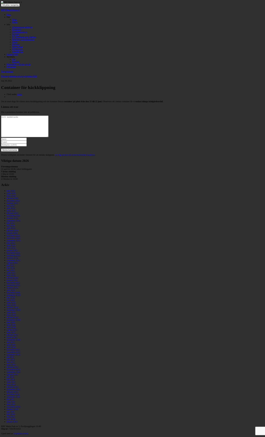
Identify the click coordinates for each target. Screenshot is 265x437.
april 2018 (11, 325)
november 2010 (13, 407)
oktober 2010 (12, 409)
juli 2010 (10, 412)
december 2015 (13, 349)
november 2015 (13, 352)
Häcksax (16, 44)
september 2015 (13, 354)
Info (14, 59)
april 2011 (11, 402)
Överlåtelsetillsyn (19, 32)
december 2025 (13, 200)
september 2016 (13, 340)
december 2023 (13, 235)
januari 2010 (12, 421)
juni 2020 (11, 297)
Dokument (11, 67)
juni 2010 (11, 414)
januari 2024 (12, 233)
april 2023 (11, 245)
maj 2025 (11, 205)
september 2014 (13, 372)
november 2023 (13, 238)
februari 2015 (12, 367)
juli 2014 (10, 377)
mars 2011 (11, 404)
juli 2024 (10, 223)
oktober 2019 (12, 307)
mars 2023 (11, 248)
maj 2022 (11, 270)
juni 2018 (11, 322)
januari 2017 (12, 337)
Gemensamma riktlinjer (22, 27)
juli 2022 (10, 265)
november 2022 (13, 255)
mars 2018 (11, 327)
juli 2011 (10, 399)
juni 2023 (11, 243)
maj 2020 (11, 300)
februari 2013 (12, 387)
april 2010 (11, 419)
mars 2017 (11, 332)
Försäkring (17, 29)
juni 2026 (11, 191)
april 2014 (11, 382)
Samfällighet (17, 52)
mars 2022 (11, 275)
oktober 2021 (12, 287)
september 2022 (13, 260)
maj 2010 (11, 416)
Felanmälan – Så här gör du (19, 64)
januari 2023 (12, 250)
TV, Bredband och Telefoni (24, 37)
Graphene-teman (21, 433)
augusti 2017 (12, 330)
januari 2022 (12, 280)
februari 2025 (12, 213)
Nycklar (15, 34)
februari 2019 (12, 317)
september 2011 (13, 397)
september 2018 (13, 320)
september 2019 (13, 310)
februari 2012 (12, 392)
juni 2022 (11, 268)
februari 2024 (12, 230)
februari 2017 (12, 335)
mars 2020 (11, 305)
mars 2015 (11, 364)
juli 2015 (10, 357)
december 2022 (13, 253)
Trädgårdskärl (7, 71)
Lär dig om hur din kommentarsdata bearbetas (75, 155)
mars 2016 (11, 347)
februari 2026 (12, 198)
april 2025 (11, 208)
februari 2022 (12, 277)
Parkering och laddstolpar (23, 39)
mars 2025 (11, 210)
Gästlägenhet (12, 54)
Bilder (15, 22)
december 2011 (13, 394)
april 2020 (11, 302)
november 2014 (13, 369)
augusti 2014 (12, 374)
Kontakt (15, 62)
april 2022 (11, 272)
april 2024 (11, 228)
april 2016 (11, 344)
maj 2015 (11, 362)
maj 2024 (11, 225)
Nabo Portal (17, 47)
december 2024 (13, 215)
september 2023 (13, 240)
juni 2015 (11, 359)
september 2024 (13, 220)
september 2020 (13, 295)
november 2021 (13, 285)
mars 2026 (11, 195)
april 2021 (11, 290)
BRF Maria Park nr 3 (10, 10)
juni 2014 (11, 379)
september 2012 (13, 389)
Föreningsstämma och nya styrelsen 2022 (19, 76)
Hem (9, 14)
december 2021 (13, 282)
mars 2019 (11, 315)
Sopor (14, 42)
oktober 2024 (12, 218)
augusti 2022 (12, 263)
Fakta (14, 19)
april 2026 (11, 193)
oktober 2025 (12, 203)
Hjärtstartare (17, 49)
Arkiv (19, 94)
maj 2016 (11, 342)
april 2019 (11, 312)
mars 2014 (11, 384)
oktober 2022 (12, 258)
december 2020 (13, 292)
